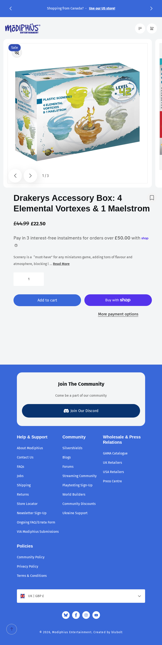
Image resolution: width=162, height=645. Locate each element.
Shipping (24, 485)
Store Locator (27, 504)
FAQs (20, 467)
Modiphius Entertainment (72, 632)
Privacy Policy (27, 566)
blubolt (117, 632)
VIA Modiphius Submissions (38, 532)
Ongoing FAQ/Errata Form (36, 522)
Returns (23, 494)
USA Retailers (113, 472)
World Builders (73, 494)
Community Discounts (79, 504)
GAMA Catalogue (115, 453)
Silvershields (72, 448)
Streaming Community (79, 476)
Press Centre (112, 481)
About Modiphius (30, 448)
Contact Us (25, 457)
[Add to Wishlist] (152, 198)
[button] (10, 8)
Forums (67, 467)
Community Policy (31, 557)
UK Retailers (112, 463)
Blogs (66, 457)
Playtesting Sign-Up (77, 485)
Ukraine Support (75, 513)
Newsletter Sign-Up (32, 513)
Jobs (20, 476)
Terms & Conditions (32, 576)
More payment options (118, 314)
